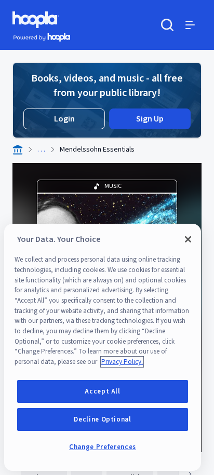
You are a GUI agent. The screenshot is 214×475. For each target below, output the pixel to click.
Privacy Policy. (122, 362)
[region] (102, 347)
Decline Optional (102, 419)
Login (64, 119)
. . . (41, 149)
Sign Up (150, 119)
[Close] (188, 239)
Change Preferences (102, 447)
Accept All (103, 391)
